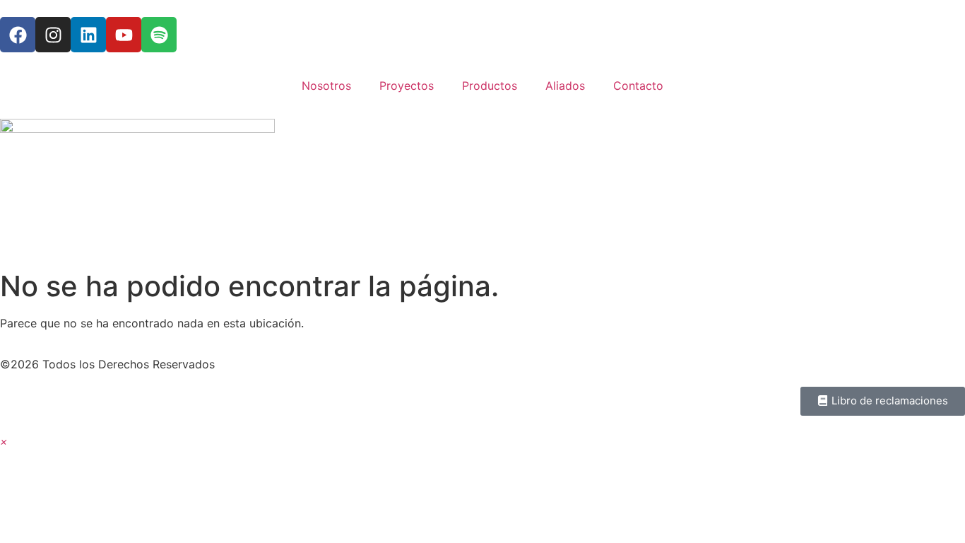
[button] (4, 441)
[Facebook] (17, 34)
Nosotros (326, 85)
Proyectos (406, 85)
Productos (489, 85)
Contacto (638, 85)
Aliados (565, 85)
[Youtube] (123, 34)
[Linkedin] (88, 34)
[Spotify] (159, 34)
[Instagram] (53, 34)
